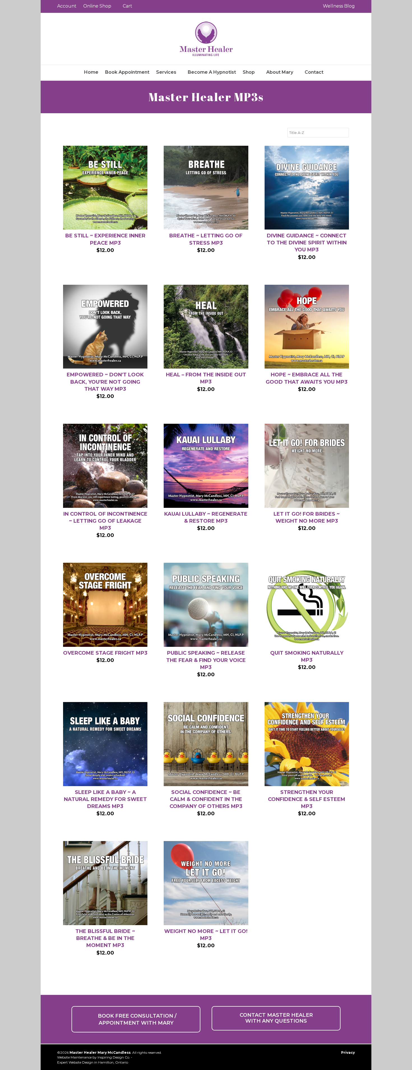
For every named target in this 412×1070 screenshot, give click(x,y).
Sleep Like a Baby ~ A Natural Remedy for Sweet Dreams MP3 (105, 799)
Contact (314, 72)
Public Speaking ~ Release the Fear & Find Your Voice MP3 (206, 660)
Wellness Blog (339, 6)
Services (166, 72)
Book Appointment (127, 72)
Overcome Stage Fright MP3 (105, 653)
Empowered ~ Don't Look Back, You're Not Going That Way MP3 (105, 382)
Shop (249, 72)
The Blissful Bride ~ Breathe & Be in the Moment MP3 (105, 938)
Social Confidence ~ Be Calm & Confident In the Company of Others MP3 (206, 799)
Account (67, 6)
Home (91, 72)
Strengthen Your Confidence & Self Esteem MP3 (306, 799)
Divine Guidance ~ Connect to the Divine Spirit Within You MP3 (307, 243)
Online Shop (97, 6)
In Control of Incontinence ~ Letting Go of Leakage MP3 (105, 521)
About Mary (279, 72)
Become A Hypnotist (212, 72)
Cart (127, 6)
